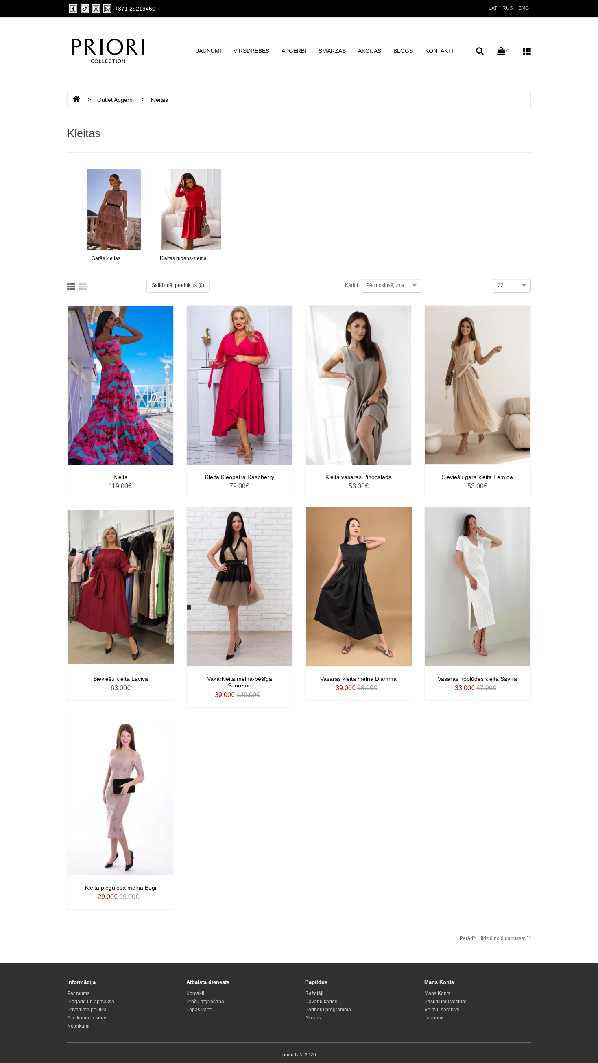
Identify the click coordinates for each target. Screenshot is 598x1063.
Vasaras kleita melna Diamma (358, 679)
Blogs (403, 51)
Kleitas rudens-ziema (183, 258)
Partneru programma (328, 1010)
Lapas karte (199, 1010)
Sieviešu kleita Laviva (120, 679)
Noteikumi (78, 1026)
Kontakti (439, 51)
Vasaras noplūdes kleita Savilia (477, 679)
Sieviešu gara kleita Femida (477, 477)
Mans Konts (437, 993)
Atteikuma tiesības (87, 1018)
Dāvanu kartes (321, 1001)
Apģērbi (294, 51)
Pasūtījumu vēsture (445, 1001)
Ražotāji (314, 993)
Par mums (78, 993)
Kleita (120, 477)
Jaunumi (208, 51)
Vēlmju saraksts (441, 1010)
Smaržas (332, 51)
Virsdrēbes (251, 51)
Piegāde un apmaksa (90, 1001)
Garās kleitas (106, 258)
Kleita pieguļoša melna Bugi (120, 887)
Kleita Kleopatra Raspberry (239, 477)
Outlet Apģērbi (115, 99)
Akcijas (369, 51)
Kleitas (159, 99)
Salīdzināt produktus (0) (178, 285)
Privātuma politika (87, 1010)
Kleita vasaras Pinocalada (358, 477)
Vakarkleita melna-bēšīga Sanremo (239, 682)
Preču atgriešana (205, 1001)
